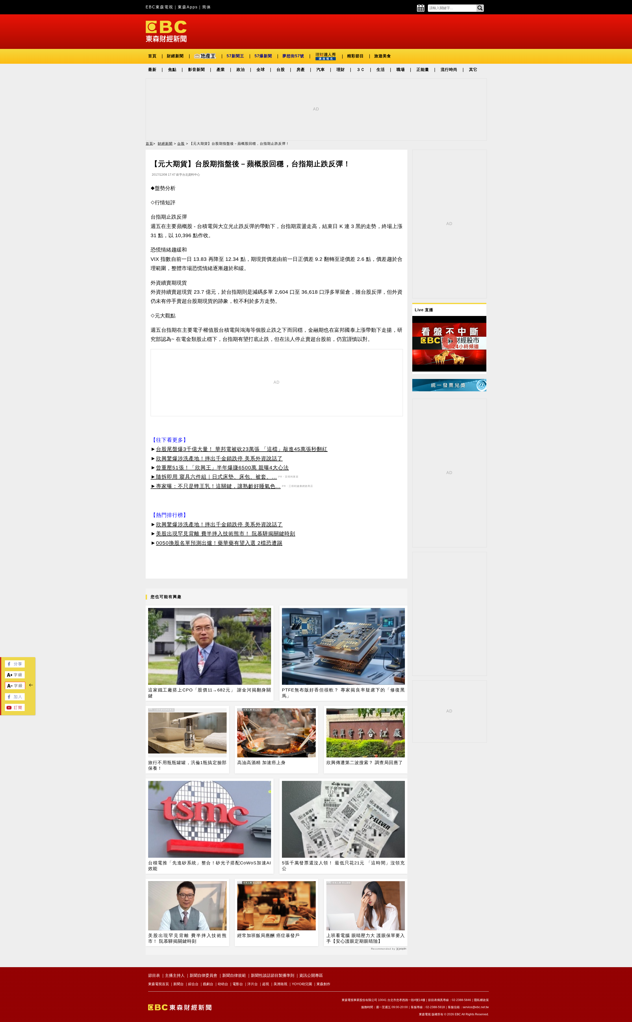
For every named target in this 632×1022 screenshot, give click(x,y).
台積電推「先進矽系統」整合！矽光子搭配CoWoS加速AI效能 (209, 865)
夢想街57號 (293, 56)
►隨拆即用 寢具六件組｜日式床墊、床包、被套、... (214, 477)
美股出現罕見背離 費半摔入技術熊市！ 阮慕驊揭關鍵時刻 (225, 533)
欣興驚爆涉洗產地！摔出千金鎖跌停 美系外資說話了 (219, 458)
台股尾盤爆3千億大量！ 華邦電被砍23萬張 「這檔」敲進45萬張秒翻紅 (242, 449)
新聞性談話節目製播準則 (272, 975)
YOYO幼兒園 (302, 984)
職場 (400, 69)
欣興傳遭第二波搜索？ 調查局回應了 (364, 762)
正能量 (422, 69)
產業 (221, 69)
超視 (265, 984)
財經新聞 (175, 56)
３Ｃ (360, 69)
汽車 (320, 69)
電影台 (238, 984)
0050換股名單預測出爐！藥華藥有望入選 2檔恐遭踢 (219, 543)
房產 (300, 69)
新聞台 (178, 984)
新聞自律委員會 (203, 975)
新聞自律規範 (234, 975)
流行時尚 (449, 69)
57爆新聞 (263, 56)
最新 (152, 69)
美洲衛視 (280, 984)
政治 (241, 69)
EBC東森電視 (159, 7)
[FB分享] (15, 666)
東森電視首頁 (158, 984)
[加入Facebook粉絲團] (15, 699)
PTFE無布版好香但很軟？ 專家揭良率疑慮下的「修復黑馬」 (343, 693)
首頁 (152, 56)
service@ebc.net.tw (476, 1007)
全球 (261, 69)
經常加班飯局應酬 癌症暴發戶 (268, 935)
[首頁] (166, 31)
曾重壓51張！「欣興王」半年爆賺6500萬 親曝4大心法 (222, 467)
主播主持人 (175, 975)
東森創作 (323, 984)
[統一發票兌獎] (449, 390)
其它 (473, 69)
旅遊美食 (382, 56)
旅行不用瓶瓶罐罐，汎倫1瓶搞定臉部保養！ (187, 765)
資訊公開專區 (311, 975)
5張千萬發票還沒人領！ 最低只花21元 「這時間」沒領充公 (343, 865)
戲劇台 (208, 984)
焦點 (172, 69)
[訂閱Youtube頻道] (15, 710)
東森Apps (188, 7)
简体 (206, 7)
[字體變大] (15, 677)
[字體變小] (15, 688)
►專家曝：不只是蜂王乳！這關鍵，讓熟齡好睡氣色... (216, 486)
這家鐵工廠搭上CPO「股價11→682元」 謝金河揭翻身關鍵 (209, 693)
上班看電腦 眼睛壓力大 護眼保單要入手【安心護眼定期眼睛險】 (365, 938)
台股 (280, 69)
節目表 (154, 975)
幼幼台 (223, 984)
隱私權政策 (481, 1000)
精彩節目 (355, 56)
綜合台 (193, 984)
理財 (340, 69)
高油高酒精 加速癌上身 (261, 762)
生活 (380, 69)
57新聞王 (235, 56)
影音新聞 (196, 69)
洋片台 (252, 984)
